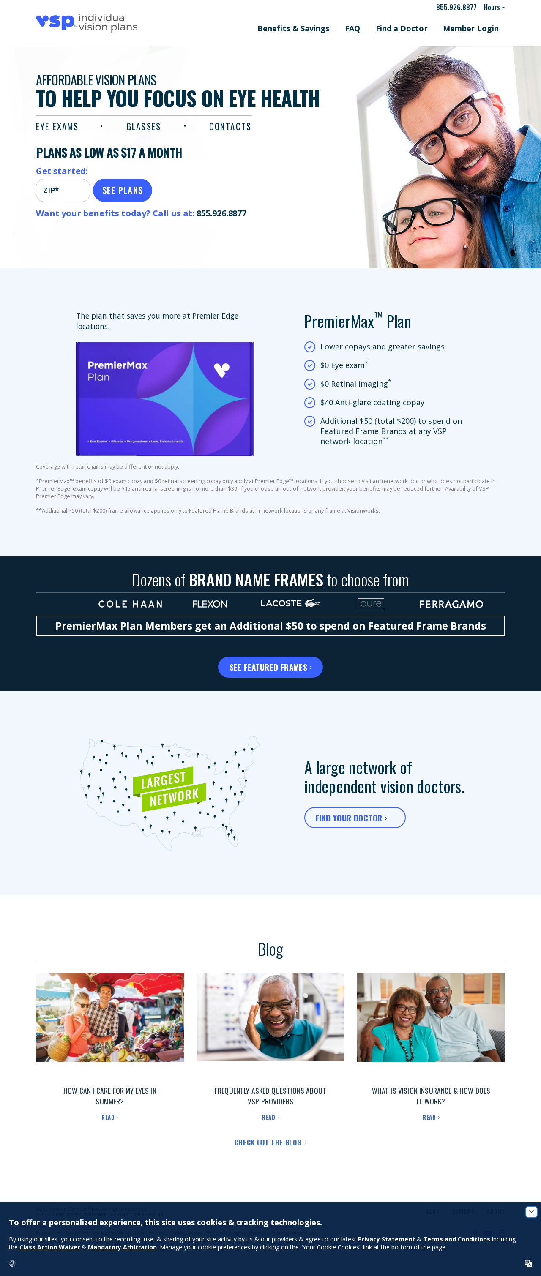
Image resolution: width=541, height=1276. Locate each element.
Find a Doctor (422, 28)
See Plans (122, 189)
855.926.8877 (460, 7)
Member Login (478, 28)
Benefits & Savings (333, 28)
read (108, 1117)
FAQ (382, 28)
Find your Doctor (349, 817)
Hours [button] (492, 7)
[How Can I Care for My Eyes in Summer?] (110, 1026)
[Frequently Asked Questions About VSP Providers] (270, 1026)
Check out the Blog (269, 1142)
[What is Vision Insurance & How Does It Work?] (431, 1026)
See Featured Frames (269, 667)
